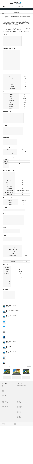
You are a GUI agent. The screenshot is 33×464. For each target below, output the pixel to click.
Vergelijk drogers (19, 403)
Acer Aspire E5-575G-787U (5, 406)
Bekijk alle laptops (4, 395)
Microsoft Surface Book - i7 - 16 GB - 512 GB (11, 341)
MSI (2, 392)
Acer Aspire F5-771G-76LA (5, 403)
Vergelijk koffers (19, 410)
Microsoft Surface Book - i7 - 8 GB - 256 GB (11, 305)
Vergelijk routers (19, 408)
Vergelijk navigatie (19, 407)
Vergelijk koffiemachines (19, 405)
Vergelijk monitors (19, 416)
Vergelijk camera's (19, 411)
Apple (2, 386)
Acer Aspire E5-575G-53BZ (5, 401)
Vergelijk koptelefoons (19, 406)
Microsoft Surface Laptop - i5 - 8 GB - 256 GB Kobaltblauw (12, 310)
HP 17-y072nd (3, 407)
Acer (2, 385)
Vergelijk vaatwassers (19, 400)
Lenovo (3, 389)
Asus (2, 387)
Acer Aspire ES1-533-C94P (5, 408)
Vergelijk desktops (19, 415)
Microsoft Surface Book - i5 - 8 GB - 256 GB (11, 315)
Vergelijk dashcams (19, 402)
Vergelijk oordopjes (19, 417)
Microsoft (3, 391)
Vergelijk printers (19, 412)
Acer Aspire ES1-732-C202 (5, 400)
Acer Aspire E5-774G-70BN (5, 405)
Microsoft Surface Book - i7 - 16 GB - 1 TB (10, 346)
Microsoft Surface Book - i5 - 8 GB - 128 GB (11, 351)
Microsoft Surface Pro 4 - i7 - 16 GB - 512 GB (11, 336)
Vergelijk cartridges (19, 401)
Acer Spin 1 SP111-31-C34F (5, 402)
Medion (3, 390)
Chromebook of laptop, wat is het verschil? (21, 385)
